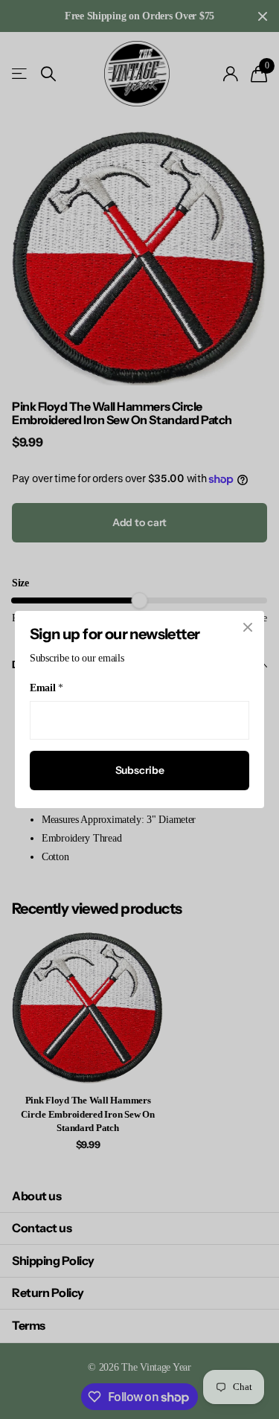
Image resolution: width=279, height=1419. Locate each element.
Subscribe (139, 770)
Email (46, 688)
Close (247, 627)
